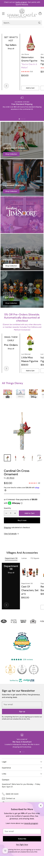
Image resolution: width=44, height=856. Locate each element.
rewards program (31, 823)
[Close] (40, 805)
